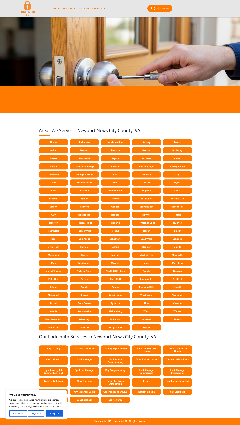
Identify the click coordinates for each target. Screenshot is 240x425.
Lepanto (177, 238)
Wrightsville (115, 327)
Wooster (84, 327)
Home (56, 8)
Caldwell (53, 166)
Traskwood (146, 295)
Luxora (115, 246)
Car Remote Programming (115, 361)
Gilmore (84, 206)
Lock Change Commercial (146, 371)
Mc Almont (84, 263)
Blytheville (84, 158)
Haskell (115, 214)
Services (67, 8)
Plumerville (146, 279)
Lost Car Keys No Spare (146, 350)
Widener (146, 319)
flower (115, 198)
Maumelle (177, 254)
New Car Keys (84, 381)
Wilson (177, 319)
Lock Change (84, 359)
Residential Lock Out (177, 381)
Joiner (146, 230)
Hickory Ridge (84, 222)
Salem (115, 287)
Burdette (146, 158)
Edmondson (115, 190)
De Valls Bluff (84, 182)
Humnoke (53, 230)
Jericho (115, 230)
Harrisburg (84, 214)
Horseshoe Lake (146, 222)
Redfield (177, 279)
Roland (53, 287)
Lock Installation (53, 381)
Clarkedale (53, 174)
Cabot (177, 158)
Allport (53, 142)
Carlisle (115, 166)
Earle (53, 190)
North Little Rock (115, 271)
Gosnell (115, 206)
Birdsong (177, 150)
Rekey (146, 381)
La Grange (84, 238)
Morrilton (177, 263)
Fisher (84, 198)
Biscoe (53, 158)
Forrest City (177, 198)
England (146, 190)
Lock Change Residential (177, 371)
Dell (115, 182)
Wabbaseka (84, 311)
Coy (177, 174)
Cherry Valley (177, 166)
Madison (146, 246)
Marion (115, 254)
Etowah (53, 198)
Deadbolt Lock (84, 399)
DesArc (146, 182)
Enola (177, 190)
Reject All (36, 413)
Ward (146, 311)
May (53, 263)
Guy (53, 214)
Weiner (177, 311)
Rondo (84, 287)
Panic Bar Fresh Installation (115, 382)
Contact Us (98, 8)
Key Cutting (53, 348)
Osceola (177, 271)
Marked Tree (146, 254)
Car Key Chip (115, 399)
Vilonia (53, 311)
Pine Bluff (115, 279)
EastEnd (84, 190)
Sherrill (177, 287)
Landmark (115, 238)
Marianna (53, 254)
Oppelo (146, 271)
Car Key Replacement (115, 348)
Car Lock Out (53, 359)
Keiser (177, 230)
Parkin (84, 279)
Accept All (54, 413)
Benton (146, 150)
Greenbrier (177, 206)
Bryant (115, 158)
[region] (36, 404)
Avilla (53, 150)
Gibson (53, 206)
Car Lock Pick (177, 391)
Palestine (53, 279)
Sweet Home (115, 295)
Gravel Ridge (146, 206)
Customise (18, 413)
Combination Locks (146, 359)
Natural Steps (84, 271)
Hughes (177, 222)
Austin (177, 142)
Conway (146, 174)
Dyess (177, 182)
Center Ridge (146, 166)
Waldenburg (115, 311)
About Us (84, 8)
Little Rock (53, 246)
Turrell (53, 303)
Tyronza (115, 303)
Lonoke (84, 246)
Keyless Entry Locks (84, 391)
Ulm (146, 303)
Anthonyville (115, 142)
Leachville (146, 238)
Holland (115, 222)
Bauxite (115, 150)
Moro (146, 263)
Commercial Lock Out (177, 359)
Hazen (177, 214)
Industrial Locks (146, 391)
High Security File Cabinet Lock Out (53, 371)
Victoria (177, 303)
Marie (84, 254)
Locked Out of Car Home (177, 350)
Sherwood (53, 295)
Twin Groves (84, 303)
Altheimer (84, 142)
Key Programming (115, 370)
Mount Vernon (53, 271)
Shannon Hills (146, 287)
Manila (177, 246)
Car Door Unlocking (84, 348)
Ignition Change (84, 370)
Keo (53, 238)
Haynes (146, 214)
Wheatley (84, 319)
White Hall (115, 319)
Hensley (53, 222)
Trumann (177, 295)
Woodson (53, 327)
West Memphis (53, 319)
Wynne (146, 327)
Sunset (84, 295)
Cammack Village (84, 166)
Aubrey (146, 142)
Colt (115, 174)
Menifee (115, 263)
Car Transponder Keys (115, 391)
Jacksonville (84, 230)
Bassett (84, 150)
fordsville (146, 198)
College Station (84, 174)
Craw (53, 182)
